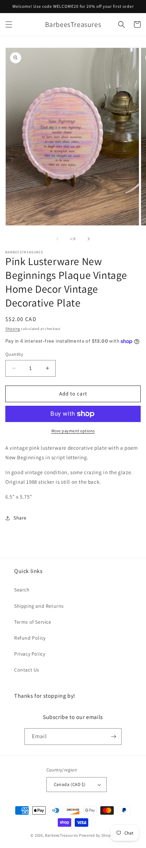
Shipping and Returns (39, 606)
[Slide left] (57, 239)
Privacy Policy (29, 654)
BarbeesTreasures (61, 835)
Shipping (12, 328)
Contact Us (26, 670)
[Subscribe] (113, 736)
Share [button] (20, 518)
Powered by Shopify (97, 835)
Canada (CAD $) (70, 784)
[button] (9, 24)
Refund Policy (30, 638)
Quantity (14, 354)
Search (22, 589)
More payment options (73, 430)
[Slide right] (88, 239)
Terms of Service (32, 622)
